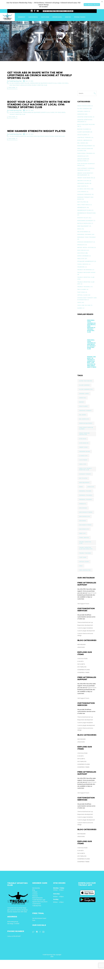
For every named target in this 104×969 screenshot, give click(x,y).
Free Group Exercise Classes (86, 428)
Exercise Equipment (41, 83)
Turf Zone (81, 292)
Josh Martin (81, 186)
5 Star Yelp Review (85, 380)
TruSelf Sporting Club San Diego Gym (86, 548)
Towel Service (82, 264)
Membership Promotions (86, 213)
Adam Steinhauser (84, 105)
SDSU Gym (80, 258)
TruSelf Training (83, 286)
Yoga (79, 302)
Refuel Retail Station (85, 247)
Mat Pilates (81, 202)
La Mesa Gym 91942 (62, 83)
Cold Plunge (82, 134)
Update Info (81, 647)
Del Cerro (30, 83)
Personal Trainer (85, 491)
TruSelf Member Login (38, 900)
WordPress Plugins (83, 669)
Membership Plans (84, 210)
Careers (34, 892)
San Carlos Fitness (85, 512)
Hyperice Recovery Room (39, 902)
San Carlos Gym (84, 516)
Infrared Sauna (83, 183)
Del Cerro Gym (84, 419)
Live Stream (81, 191)
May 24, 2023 (29, 110)
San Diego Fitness (85, 524)
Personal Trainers (85, 495)
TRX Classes (81, 289)
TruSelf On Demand (84, 269)
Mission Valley (82, 217)
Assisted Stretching (84, 116)
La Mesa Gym (83, 455)
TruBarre (81, 266)
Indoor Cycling (83, 180)
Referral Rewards (37, 898)
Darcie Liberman (83, 140)
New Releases (81, 644)
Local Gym (82, 464)
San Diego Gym (84, 529)
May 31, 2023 (29, 81)
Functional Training (85, 153)
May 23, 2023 (29, 134)
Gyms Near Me (83, 443)
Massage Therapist (84, 194)
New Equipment (15, 85)
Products (81, 244)
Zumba (79, 308)
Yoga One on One (83, 305)
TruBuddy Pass (36, 905)
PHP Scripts (81, 664)
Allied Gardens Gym (86, 389)
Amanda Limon (82, 111)
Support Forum (91, 593)
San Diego (27, 85)
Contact (35, 894)
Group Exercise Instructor (84, 434)
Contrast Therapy (84, 137)
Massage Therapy (85, 474)
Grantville (52, 83)
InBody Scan (83, 447)
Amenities (23, 83)
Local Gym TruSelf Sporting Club (85, 469)
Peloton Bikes (82, 231)
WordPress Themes (83, 672)
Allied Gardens (15, 83)
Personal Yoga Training (86, 237)
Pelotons (35, 896)
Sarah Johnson (83, 255)
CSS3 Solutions (82, 658)
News (22, 85)
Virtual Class (82, 295)
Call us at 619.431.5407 (14, 936)
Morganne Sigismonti (85, 220)
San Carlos (81, 250)
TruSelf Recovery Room (86, 272)
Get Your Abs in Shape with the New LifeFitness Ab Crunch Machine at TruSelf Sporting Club (39, 75)
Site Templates (81, 667)
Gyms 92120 (82, 438)
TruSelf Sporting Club (15, 81)
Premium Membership (85, 242)
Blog (33, 890)
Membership (81, 207)
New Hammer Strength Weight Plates (36, 131)
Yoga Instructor (85, 570)
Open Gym (91, 486)
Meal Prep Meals (83, 204)
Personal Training (84, 234)
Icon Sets (80, 661)
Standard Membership (85, 261)
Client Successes (83, 131)
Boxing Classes (83, 129)
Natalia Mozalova (84, 223)
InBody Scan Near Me (85, 177)
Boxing (81, 402)
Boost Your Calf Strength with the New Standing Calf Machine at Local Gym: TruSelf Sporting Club (38, 104)
